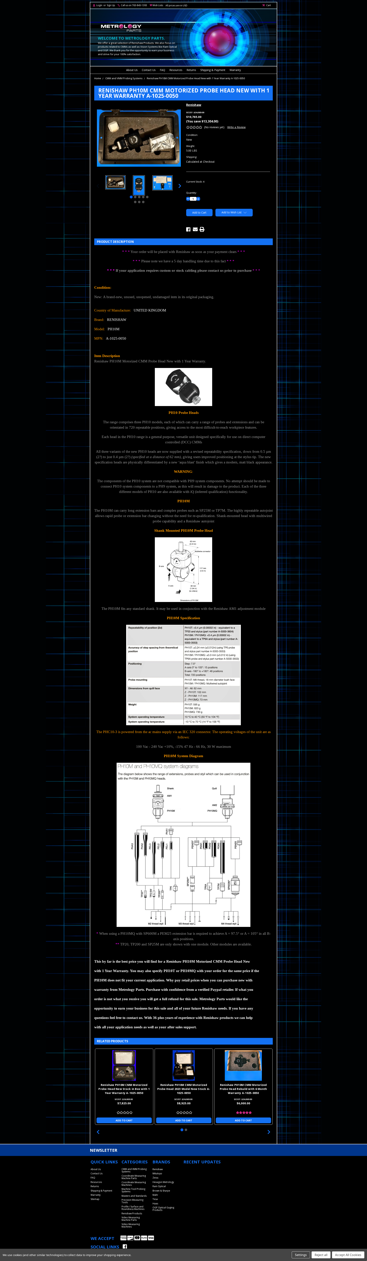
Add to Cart (124, 1120)
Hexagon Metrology (163, 1182)
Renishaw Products (132, 1213)
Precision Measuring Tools (132, 1201)
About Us (132, 70)
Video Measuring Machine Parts (131, 1219)
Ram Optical (159, 1186)
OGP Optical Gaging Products (163, 1209)
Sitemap (95, 1199)
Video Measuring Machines (131, 1225)
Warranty (235, 70)
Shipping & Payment (212, 70)
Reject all (321, 1255)
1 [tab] (131, 197)
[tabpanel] (115, 182)
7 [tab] (139, 202)
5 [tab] (147, 197)
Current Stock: (195, 181)
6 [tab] (135, 202)
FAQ (162, 70)
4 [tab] (143, 197)
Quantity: (191, 192)
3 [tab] (139, 197)
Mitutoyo (157, 1173)
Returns (191, 70)
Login (99, 5)
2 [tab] (135, 197)
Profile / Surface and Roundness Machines (133, 1208)
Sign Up (111, 5)
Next (180, 186)
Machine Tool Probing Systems (133, 1190)
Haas (155, 1203)
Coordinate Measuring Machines (134, 1183)
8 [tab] (143, 202)
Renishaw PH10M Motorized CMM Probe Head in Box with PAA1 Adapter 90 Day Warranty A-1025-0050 (243, 1089)
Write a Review (236, 127)
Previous (98, 186)
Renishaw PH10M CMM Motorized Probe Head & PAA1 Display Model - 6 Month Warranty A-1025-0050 (184, 1089)
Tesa (155, 1199)
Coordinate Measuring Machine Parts (134, 1177)
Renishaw (158, 1169)
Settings (301, 1255)
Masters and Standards (134, 1195)
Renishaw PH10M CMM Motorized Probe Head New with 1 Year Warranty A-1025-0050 (196, 78)
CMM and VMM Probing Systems (124, 78)
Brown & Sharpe (161, 1190)
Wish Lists (158, 5)
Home (97, 78)
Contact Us (149, 70)
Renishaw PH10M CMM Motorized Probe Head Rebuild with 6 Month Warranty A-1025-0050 (124, 1089)
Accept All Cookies (348, 1255)
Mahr (155, 1195)
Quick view (124, 1065)
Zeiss (155, 1177)
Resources (175, 70)
